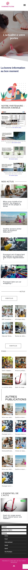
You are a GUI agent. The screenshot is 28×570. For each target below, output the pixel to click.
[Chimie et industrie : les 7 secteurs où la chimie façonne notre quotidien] (20, 443)
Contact (4, 527)
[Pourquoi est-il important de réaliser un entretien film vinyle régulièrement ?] (7, 426)
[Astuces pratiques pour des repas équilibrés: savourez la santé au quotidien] (20, 362)
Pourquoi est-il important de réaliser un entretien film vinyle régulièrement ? (14, 257)
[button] (25, 5)
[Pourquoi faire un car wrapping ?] (20, 426)
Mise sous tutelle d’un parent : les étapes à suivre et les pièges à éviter (12, 204)
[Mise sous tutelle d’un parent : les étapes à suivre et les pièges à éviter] (7, 409)
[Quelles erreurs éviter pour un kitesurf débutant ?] (20, 409)
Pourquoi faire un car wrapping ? (12, 282)
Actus (6, 535)
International (9, 542)
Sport (6, 548)
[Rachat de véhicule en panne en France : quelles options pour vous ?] (20, 328)
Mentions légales (7, 530)
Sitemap (4, 533)
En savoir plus (17, 127)
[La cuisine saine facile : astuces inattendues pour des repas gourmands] (7, 379)
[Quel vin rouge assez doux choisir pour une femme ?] (20, 379)
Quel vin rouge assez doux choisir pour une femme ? (12, 516)
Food (6, 539)
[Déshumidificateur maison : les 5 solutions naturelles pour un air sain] (7, 443)
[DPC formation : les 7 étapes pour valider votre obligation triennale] (7, 311)
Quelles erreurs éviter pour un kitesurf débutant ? (12, 230)
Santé (6, 545)
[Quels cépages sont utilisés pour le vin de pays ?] (7, 362)
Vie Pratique (8, 551)
